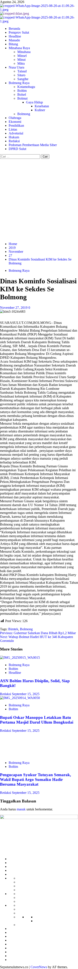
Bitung (13, 44)
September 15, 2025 (25, 694)
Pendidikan (16, 125)
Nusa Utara (16, 67)
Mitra (21, 63)
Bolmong (23, 114)
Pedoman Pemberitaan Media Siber (33, 145)
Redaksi (14, 141)
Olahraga (15, 118)
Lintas (13, 129)
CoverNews (39, 967)
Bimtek (13, 629)
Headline (15, 36)
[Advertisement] (39, 200)
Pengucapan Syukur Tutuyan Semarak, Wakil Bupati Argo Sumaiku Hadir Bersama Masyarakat (35, 779)
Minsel (22, 56)
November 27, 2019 (14, 307)
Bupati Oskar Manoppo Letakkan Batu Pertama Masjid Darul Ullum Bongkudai (36, 719)
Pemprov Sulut (19, 32)
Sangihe (22, 79)
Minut (21, 59)
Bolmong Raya (19, 83)
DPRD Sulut (17, 149)
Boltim (22, 90)
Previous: (38, 633)
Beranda (14, 28)
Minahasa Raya (19, 48)
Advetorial (16, 133)
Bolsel (21, 94)
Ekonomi (15, 121)
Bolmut (22, 98)
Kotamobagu (26, 87)
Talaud (22, 71)
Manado (14, 40)
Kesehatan (42, 106)
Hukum (14, 137)
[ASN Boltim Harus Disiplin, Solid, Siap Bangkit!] (20, 657)
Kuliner (40, 110)
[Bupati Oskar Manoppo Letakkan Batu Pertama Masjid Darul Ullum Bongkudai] (20, 698)
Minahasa (24, 52)
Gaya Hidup (34, 102)
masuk (21, 809)
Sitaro (21, 75)
